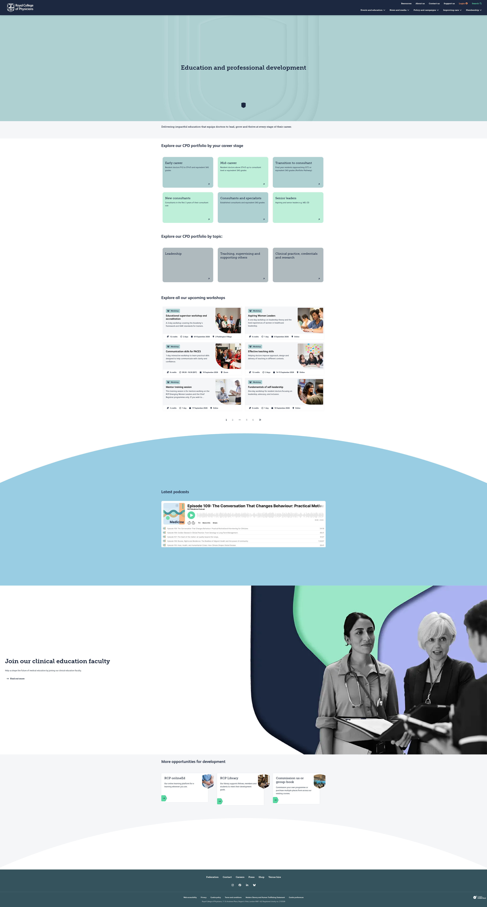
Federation (212, 877)
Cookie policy (216, 897)
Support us (449, 3)
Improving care (451, 10)
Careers (240, 877)
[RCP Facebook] (240, 885)
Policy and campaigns (425, 10)
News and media (398, 10)
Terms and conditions (233, 897)
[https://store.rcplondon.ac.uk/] (166, 798)
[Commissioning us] (278, 800)
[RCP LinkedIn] (247, 885)
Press (251, 877)
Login (462, 3)
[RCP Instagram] (232, 885)
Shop (261, 877)
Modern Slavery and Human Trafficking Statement (265, 897)
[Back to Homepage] (18, 7)
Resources (406, 3)
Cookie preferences (296, 897)
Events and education (372, 10)
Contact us (434, 3)
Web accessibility (190, 897)
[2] (260, 420)
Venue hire (274, 877)
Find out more (17, 678)
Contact (227, 877)
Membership (472, 10)
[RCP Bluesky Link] (254, 885)
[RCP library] (222, 801)
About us (420, 3)
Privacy (203, 897)
